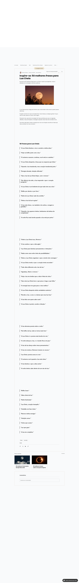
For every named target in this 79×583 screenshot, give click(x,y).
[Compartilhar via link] (28, 446)
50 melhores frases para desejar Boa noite (22, 466)
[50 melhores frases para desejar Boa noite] (22, 460)
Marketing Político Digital (38, 65)
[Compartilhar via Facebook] (20, 446)
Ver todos (16, 65)
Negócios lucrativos (48, 65)
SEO (30, 65)
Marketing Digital (23, 65)
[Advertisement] (32, 7)
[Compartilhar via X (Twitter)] (22, 446)
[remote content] (39, 133)
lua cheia (25, 440)
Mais (55, 65)
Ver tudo (63, 453)
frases (21, 440)
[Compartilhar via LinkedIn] (25, 446)
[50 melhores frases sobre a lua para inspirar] (39, 460)
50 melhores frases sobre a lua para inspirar (39, 466)
